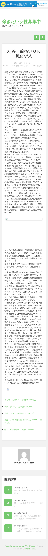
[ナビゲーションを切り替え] (44, 16)
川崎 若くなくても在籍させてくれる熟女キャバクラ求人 (28, 516)
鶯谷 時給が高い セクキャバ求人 (20, 429)
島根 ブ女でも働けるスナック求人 (20, 413)
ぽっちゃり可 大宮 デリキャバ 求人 (28, 503)
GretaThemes (29, 549)
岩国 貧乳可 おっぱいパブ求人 (19, 406)
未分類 (39, 66)
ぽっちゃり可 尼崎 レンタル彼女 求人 (28, 490)
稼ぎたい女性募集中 (21, 21)
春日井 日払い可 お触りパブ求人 (20, 400)
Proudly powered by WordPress (20, 546)
